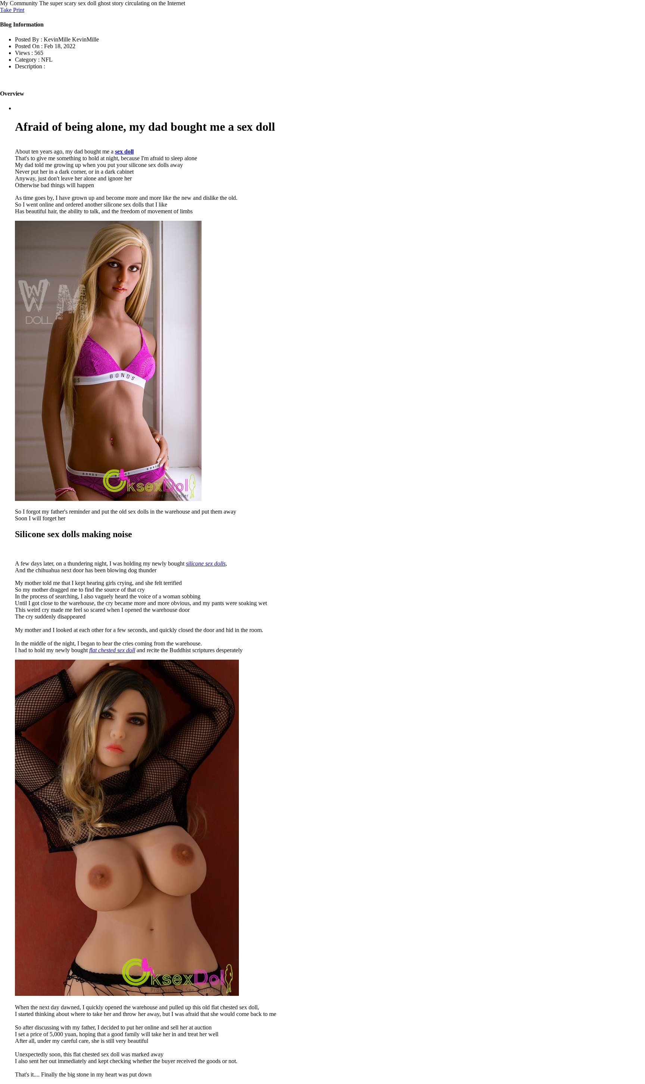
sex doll (124, 151)
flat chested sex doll (112, 650)
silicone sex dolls (205, 563)
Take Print (12, 10)
